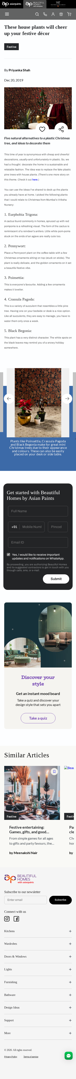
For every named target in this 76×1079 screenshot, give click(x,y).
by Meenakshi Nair (23, 850)
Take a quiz (38, 715)
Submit (56, 576)
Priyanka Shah (19, 70)
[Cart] (69, 14)
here (35, 179)
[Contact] (45, 14)
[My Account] (53, 14)
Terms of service (30, 1054)
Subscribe (60, 896)
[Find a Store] (61, 14)
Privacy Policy (10, 1054)
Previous (9, 398)
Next (67, 398)
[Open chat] (69, 1056)
